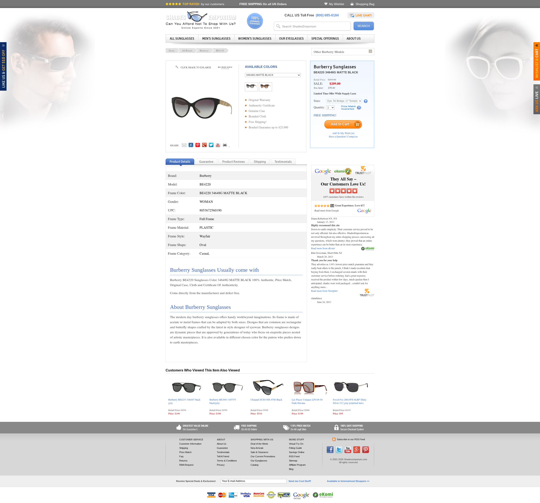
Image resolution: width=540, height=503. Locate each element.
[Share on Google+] (204, 146)
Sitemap (293, 460)
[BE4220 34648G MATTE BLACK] (251, 87)
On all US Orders (263, 4)
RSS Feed (294, 456)
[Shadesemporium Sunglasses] (201, 28)
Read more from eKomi (323, 248)
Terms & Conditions (227, 460)
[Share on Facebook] (191, 146)
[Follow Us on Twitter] (339, 452)
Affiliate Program (297, 465)
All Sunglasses (182, 38)
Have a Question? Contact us (343, 136)
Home (172, 50)
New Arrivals (257, 448)
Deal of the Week (259, 443)
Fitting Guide (295, 448)
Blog (291, 469)
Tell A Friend (223, 456)
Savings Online (296, 452)
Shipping (183, 448)
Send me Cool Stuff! (300, 481)
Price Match (185, 452)
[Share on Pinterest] (197, 146)
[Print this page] (234, 146)
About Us (354, 38)
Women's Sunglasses (254, 38)
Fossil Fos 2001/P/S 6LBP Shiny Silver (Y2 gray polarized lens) (349, 401)
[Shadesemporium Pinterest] (365, 452)
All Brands (187, 50)
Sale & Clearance (259, 452)
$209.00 (334, 83)
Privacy (221, 465)
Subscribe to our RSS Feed (351, 439)
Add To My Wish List (343, 133)
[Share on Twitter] (211, 146)
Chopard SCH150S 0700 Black (266, 399)
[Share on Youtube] (218, 146)
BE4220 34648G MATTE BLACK (336, 72)
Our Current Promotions (263, 456)
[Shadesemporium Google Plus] (356, 452)
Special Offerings (325, 38)
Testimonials (223, 452)
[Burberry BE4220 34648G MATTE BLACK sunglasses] (201, 119)
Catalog (254, 465)
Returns (183, 460)
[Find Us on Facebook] (330, 452)
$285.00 (332, 79)
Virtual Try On (296, 443)
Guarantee (222, 448)
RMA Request (186, 465)
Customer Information (190, 443)
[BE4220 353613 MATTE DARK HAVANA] (265, 87)
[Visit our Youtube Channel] (347, 452)
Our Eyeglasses (291, 38)
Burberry (204, 50)
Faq (181, 456)
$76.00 (331, 87)
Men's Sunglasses (216, 38)
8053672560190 (210, 210)
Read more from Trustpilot (324, 290)
